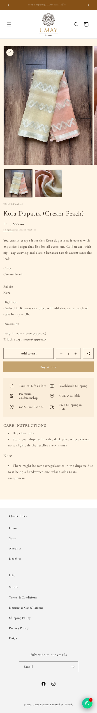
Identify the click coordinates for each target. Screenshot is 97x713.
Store (12, 538)
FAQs (13, 638)
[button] (9, 24)
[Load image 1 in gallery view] (18, 183)
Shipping (8, 229)
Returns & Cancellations (26, 608)
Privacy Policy (19, 628)
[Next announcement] (89, 5)
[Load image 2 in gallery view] (48, 183)
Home (13, 528)
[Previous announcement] (8, 5)
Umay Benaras (41, 704)
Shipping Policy (20, 618)
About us (15, 548)
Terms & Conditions (23, 597)
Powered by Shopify (61, 704)
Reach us (15, 559)
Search (13, 587)
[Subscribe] (73, 666)
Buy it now (48, 367)
